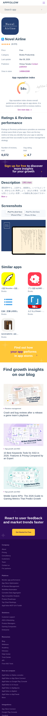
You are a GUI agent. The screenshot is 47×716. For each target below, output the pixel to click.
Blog (3, 641)
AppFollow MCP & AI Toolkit (12, 605)
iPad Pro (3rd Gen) (33, 212)
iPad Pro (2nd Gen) (15, 212)
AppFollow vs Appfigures (11, 688)
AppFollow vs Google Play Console (14, 681)
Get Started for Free (23, 532)
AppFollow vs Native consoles (12, 675)
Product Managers (8, 623)
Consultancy (6, 556)
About (4, 549)
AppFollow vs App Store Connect (13, 678)
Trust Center (6, 657)
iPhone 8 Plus (16, 215)
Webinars (5, 644)
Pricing (4, 552)
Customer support (8, 617)
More (3, 197)
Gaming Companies (9, 626)
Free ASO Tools (7, 664)
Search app (10, 9)
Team (4, 562)
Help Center (6, 654)
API (3, 660)
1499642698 (24, 71)
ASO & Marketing (8, 620)
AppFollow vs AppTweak (10, 694)
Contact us (6, 565)
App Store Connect (9, 709)
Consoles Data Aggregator (11, 593)
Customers (6, 559)
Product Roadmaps (9, 599)
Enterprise (5, 630)
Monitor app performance (11, 580)
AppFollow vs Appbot (9, 691)
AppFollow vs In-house (10, 685)
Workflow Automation (9, 589)
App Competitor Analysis (10, 596)
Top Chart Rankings (9, 602)
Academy (5, 648)
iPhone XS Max (30, 215)
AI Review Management (10, 586)
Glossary (5, 651)
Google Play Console (9, 712)
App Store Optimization (10, 583)
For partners (6, 568)
